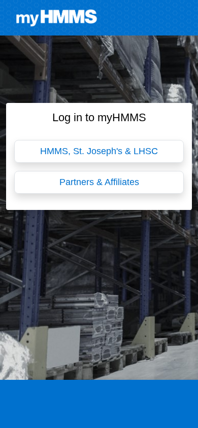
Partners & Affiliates (99, 182)
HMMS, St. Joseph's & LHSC (99, 151)
